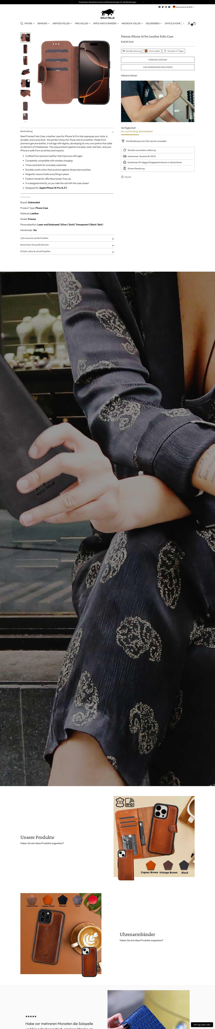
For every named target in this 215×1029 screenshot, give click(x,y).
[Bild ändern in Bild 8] (25, 118)
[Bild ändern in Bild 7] (25, 106)
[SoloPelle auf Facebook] (159, 7)
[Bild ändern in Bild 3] (25, 60)
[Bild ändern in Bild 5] (25, 83)
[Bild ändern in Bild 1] (25, 38)
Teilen (127, 177)
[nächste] (143, 2)
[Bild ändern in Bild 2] (25, 49)
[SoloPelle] (107, 14)
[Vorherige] (72, 2)
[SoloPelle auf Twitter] (163, 7)
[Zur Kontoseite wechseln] (188, 23)
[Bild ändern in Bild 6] (25, 95)
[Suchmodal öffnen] (21, 23)
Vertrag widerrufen (202, 1024)
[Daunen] (25, 121)
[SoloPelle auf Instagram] (166, 7)
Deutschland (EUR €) (184, 7)
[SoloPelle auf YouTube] (169, 7)
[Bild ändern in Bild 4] (25, 72)
